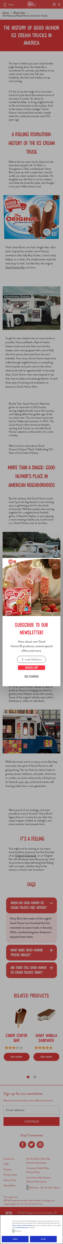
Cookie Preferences (21, 1227)
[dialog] (31, 622)
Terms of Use (16, 1225)
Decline (15, 1239)
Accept (43, 1239)
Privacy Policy (27, 1225)
